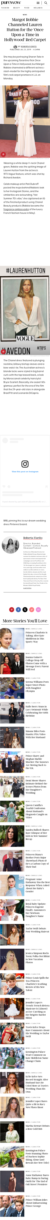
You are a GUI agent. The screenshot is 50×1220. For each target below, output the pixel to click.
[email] (38, 609)
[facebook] (18, 609)
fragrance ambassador (16, 209)
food (26, 8)
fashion (5, 8)
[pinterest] (3, 154)
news (25, 14)
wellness (38, 8)
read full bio (27, 588)
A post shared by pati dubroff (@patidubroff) (21, 502)
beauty (16, 8)
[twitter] (25, 609)
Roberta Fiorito (29, 47)
